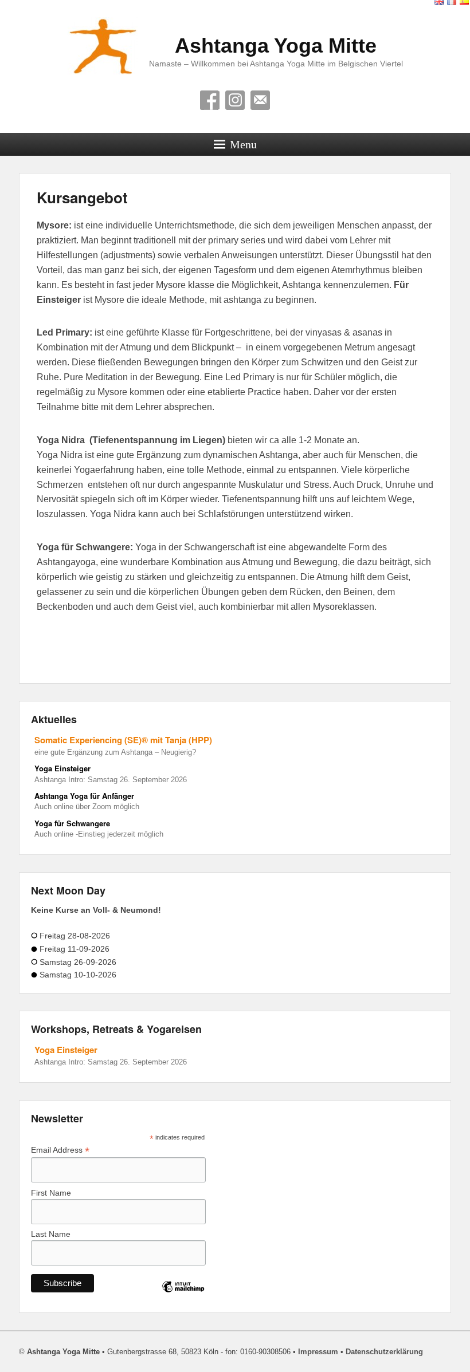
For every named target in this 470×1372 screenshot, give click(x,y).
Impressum (318, 1351)
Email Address (60, 1150)
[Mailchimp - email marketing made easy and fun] (183, 1296)
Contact (260, 100)
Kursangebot (82, 197)
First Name (51, 1192)
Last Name (50, 1234)
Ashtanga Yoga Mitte (276, 45)
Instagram (235, 100)
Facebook (210, 100)
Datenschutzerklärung (384, 1351)
